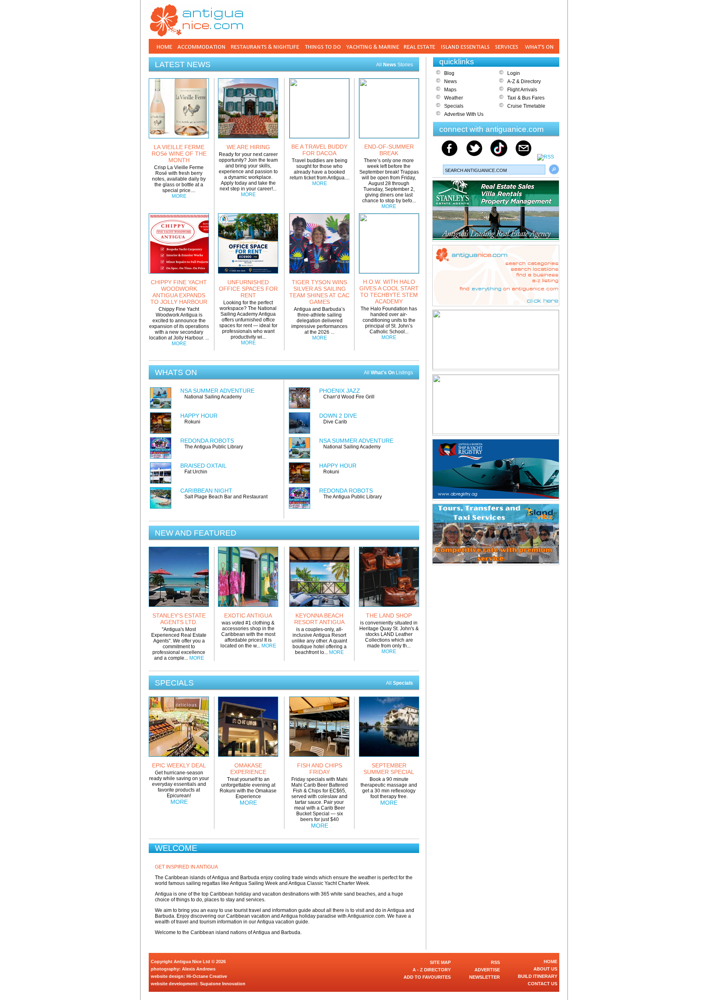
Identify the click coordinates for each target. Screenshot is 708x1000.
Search (554, 169)
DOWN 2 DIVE (338, 415)
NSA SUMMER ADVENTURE (217, 390)
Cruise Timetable (526, 106)
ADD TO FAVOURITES (427, 977)
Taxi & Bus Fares (526, 98)
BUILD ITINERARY (537, 976)
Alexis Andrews (199, 968)
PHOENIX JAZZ (339, 390)
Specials (453, 106)
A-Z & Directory (524, 81)
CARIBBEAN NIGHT (206, 490)
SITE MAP (440, 962)
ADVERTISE (487, 969)
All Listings (388, 373)
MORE (179, 196)
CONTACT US (542, 983)
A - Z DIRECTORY (432, 969)
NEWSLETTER (484, 977)
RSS (495, 962)
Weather (453, 98)
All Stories (394, 65)
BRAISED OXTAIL (203, 465)
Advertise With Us (463, 114)
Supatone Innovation (222, 983)
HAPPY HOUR (199, 415)
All (399, 683)
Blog (449, 73)
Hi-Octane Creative (206, 976)
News (450, 81)
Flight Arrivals (522, 90)
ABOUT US (545, 968)
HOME (550, 961)
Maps (450, 90)
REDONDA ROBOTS (207, 440)
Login (513, 73)
